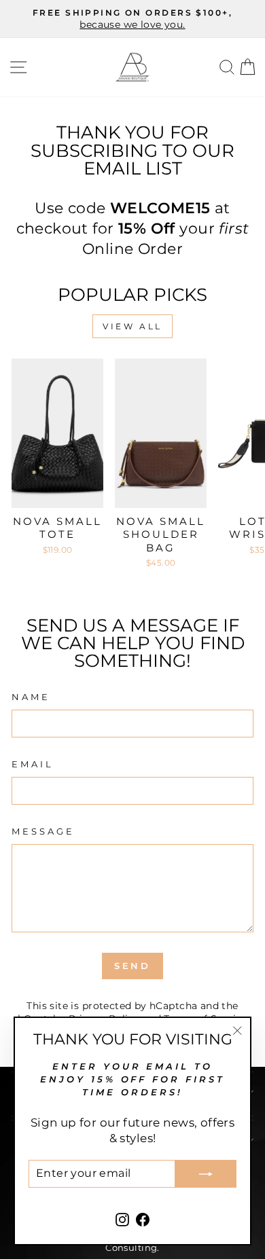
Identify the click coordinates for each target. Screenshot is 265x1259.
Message (43, 831)
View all (132, 326)
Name (31, 696)
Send (133, 965)
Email (33, 764)
